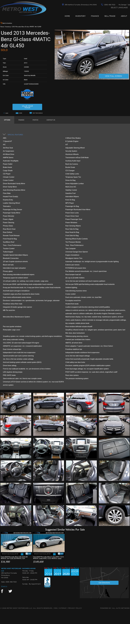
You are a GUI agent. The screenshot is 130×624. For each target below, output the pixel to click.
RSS (55, 608)
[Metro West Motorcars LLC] (23, 9)
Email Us (4, 586)
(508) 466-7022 (11, 582)
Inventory (80, 16)
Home (67, 16)
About (124, 16)
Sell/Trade (109, 16)
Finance (95, 16)
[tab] (7, 120)
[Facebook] (2, 591)
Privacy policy (75, 608)
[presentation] (7, 120)
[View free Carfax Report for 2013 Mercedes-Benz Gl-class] (27, 100)
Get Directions (104, 583)
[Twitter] (10, 591)
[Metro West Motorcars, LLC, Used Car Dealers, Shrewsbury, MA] (47, 582)
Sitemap (62, 608)
